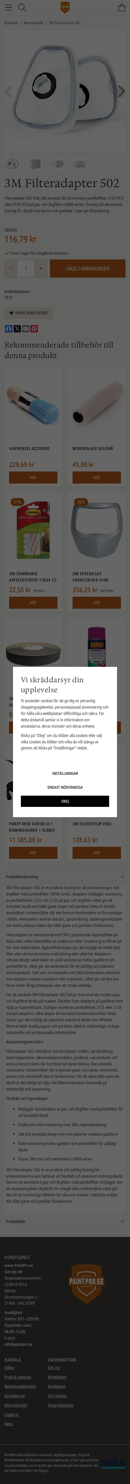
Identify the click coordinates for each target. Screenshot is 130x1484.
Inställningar (65, 773)
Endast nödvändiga (65, 787)
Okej (65, 801)
